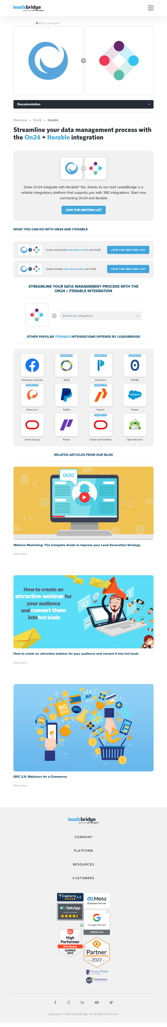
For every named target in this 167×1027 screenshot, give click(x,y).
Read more (20, 554)
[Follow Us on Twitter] (111, 1002)
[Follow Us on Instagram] (68, 1002)
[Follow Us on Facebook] (55, 1002)
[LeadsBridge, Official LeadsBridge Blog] (28, 7)
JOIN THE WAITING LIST (83, 210)
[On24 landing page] (48, 60)
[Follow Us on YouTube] (97, 1002)
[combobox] (101, 315)
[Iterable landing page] (119, 60)
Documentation (28, 104)
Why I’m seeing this (49, 23)
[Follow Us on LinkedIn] (82, 1002)
